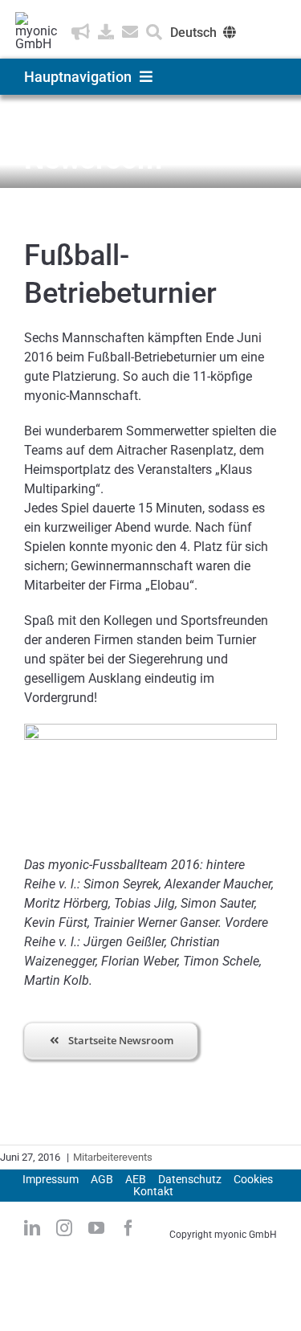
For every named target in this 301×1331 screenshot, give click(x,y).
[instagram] (64, 1228)
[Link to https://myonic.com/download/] (106, 32)
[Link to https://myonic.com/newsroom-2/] (80, 32)
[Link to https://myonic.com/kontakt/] (130, 32)
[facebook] (128, 1228)
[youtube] (96, 1228)
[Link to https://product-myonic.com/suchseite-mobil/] (154, 32)
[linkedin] (32, 1228)
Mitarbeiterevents (113, 1157)
